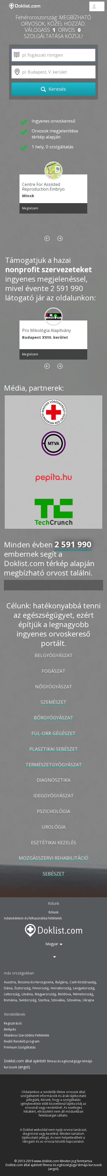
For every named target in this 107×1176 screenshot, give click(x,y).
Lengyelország (83, 988)
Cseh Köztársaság (83, 982)
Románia (10, 1000)
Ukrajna (88, 1000)
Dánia (8, 988)
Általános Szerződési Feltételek (26, 1035)
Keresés (56, 89)
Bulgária (61, 982)
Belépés (10, 1029)
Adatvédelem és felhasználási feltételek (33, 918)
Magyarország (45, 994)
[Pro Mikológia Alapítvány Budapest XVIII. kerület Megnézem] (53, 316)
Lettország (11, 994)
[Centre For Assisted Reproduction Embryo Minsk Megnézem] (53, 170)
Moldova (64, 994)
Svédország (27, 1000)
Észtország (22, 988)
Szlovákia (58, 1000)
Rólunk (53, 912)
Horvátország (61, 988)
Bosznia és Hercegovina (35, 982)
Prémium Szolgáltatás (20, 1047)
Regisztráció (13, 1023)
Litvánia (27, 994)
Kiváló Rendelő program (21, 1041)
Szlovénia (74, 1000)
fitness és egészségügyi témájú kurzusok (72, 1165)
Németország (83, 994)
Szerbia (43, 1000)
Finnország (40, 988)
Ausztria (10, 982)
